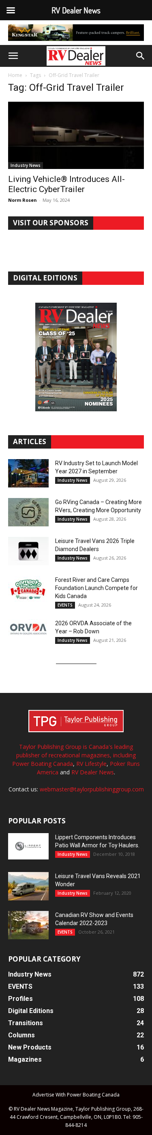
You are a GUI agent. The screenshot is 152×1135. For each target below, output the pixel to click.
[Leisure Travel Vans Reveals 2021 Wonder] (28, 886)
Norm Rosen (22, 200)
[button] (13, 56)
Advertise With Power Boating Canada (76, 1094)
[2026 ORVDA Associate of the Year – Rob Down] (28, 633)
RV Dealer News (92, 772)
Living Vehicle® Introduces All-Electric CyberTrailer (66, 184)
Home (15, 75)
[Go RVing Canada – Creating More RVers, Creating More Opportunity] (28, 512)
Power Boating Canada (42, 763)
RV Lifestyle (91, 763)
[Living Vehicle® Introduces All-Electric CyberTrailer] (76, 135)
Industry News (26, 165)
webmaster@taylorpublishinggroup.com (92, 789)
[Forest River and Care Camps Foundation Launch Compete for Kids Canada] (28, 590)
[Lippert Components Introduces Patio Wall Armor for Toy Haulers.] (28, 846)
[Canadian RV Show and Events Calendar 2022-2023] (28, 925)
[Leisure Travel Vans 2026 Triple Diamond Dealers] (28, 551)
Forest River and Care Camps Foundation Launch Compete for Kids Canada (96, 588)
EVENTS (65, 605)
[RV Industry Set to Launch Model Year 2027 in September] (28, 473)
